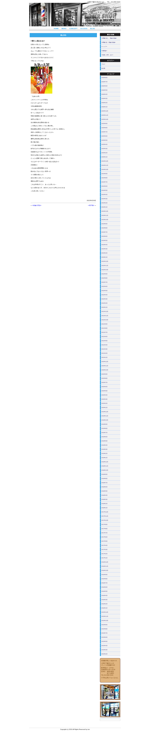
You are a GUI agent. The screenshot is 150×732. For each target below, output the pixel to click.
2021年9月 (104, 324)
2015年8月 (104, 629)
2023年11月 (104, 215)
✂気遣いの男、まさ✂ (107, 55)
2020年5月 (104, 391)
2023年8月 (104, 228)
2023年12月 (104, 211)
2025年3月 (104, 148)
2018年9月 (104, 474)
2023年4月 (104, 244)
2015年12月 (104, 612)
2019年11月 (104, 416)
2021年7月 (104, 332)
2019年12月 (104, 411)
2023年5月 (104, 240)
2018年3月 (104, 499)
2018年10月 (104, 470)
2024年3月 (104, 198)
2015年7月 (104, 633)
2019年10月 (104, 420)
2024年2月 (104, 203)
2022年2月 (104, 303)
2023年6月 (104, 236)
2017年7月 (104, 533)
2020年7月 (104, 382)
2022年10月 (104, 269)
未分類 (103, 68)
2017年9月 (104, 524)
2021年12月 (104, 311)
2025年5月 (104, 140)
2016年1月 (104, 608)
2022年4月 (104, 295)
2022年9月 (104, 274)
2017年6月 (104, 537)
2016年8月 (104, 579)
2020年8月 (104, 378)
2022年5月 (104, 290)
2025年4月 (104, 144)
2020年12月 (104, 361)
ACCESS (83, 28)
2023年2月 (104, 253)
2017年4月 (104, 545)
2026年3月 (104, 98)
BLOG (92, 28)
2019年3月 (104, 449)
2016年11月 (104, 566)
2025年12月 (104, 111)
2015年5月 (104, 641)
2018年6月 (104, 487)
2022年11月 (104, 265)
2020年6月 (104, 386)
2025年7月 (104, 132)
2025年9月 (104, 123)
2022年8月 (104, 278)
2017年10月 (104, 520)
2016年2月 (104, 604)
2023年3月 (104, 249)
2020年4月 (104, 395)
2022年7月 (104, 282)
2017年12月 (104, 512)
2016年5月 (104, 591)
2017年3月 (104, 549)
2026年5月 (104, 90)
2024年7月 (104, 182)
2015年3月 (104, 650)
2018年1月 (104, 508)
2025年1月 (104, 157)
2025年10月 (104, 119)
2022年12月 (104, 261)
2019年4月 (104, 445)
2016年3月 (104, 599)
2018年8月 (104, 478)
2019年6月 (104, 437)
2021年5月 (104, 340)
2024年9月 (104, 173)
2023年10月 (104, 219)
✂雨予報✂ (91, 205)
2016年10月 (104, 570)
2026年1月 (104, 107)
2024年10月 (104, 169)
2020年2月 (104, 403)
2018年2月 (104, 503)
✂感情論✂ (104, 50)
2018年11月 (104, 466)
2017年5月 (104, 541)
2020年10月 (104, 370)
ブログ (103, 64)
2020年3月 (104, 399)
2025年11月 (104, 115)
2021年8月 (104, 328)
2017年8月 (104, 528)
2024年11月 (104, 165)
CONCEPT (73, 28)
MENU (64, 28)
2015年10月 (104, 620)
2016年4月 (104, 595)
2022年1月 (104, 307)
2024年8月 (104, 178)
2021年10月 (104, 320)
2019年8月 (104, 428)
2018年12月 (104, 462)
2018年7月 (104, 482)
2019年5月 (104, 441)
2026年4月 (104, 94)
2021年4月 (104, 345)
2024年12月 (104, 161)
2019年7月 (104, 432)
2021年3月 (104, 349)
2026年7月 (104, 82)
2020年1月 (104, 407)
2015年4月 (104, 645)
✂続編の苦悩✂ (37, 205)
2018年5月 (104, 491)
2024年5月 (104, 190)
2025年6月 (104, 136)
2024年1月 (104, 207)
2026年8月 (104, 77)
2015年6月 (104, 637)
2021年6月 (104, 336)
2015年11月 (104, 616)
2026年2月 (104, 102)
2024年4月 (104, 194)
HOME (56, 28)
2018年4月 (104, 495)
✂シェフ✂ (104, 46)
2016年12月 (104, 562)
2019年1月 (104, 457)
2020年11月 (104, 366)
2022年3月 (104, 299)
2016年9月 (104, 574)
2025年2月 (104, 153)
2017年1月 (104, 558)
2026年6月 (104, 86)
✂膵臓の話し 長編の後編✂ (109, 38)
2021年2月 (104, 353)
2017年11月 (104, 516)
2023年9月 (104, 224)
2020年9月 (104, 374)
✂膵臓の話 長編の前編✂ (108, 42)
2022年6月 (104, 286)
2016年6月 (104, 587)
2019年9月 (104, 424)
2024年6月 (104, 186)
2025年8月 (104, 127)
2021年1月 (104, 357)
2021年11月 (104, 315)
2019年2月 (104, 453)
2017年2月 (104, 553)
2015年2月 (104, 654)
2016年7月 (104, 583)
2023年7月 (104, 232)
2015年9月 (104, 624)
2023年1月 (104, 257)
